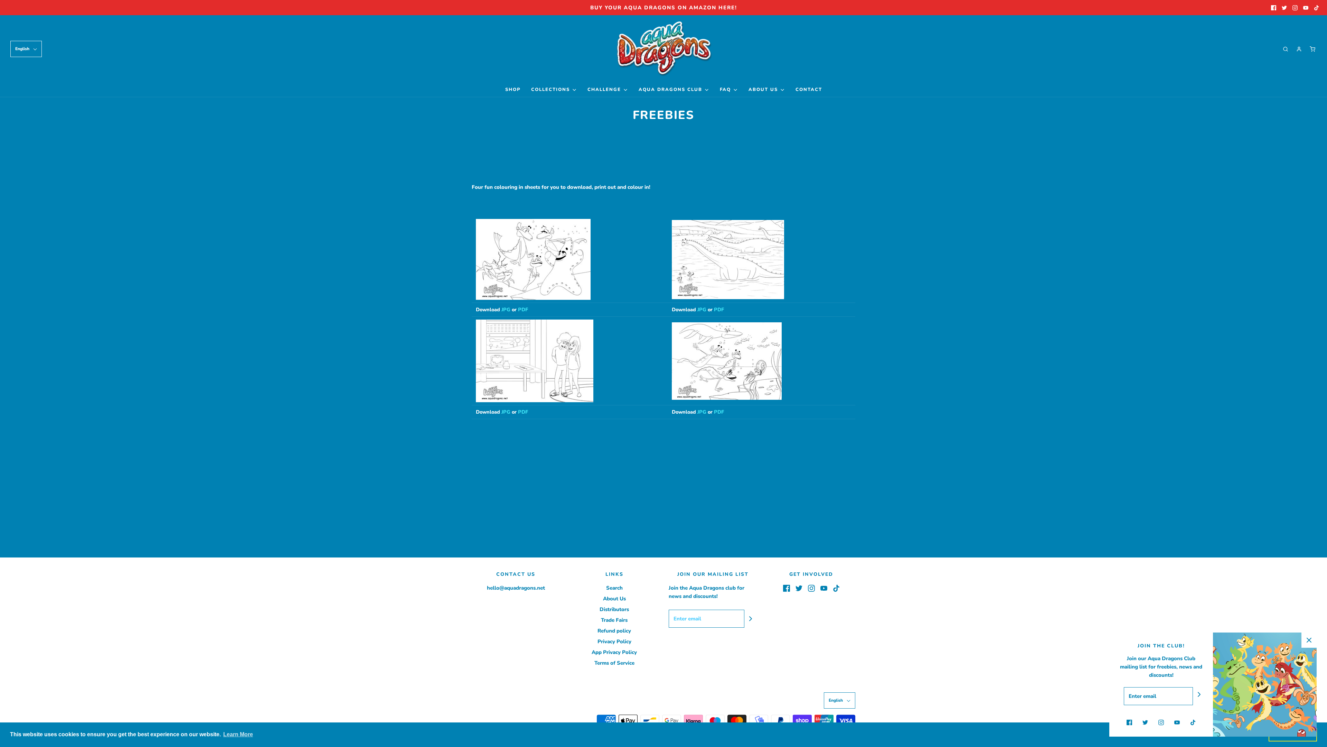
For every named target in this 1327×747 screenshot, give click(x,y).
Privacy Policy (614, 641)
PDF (523, 309)
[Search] (1285, 49)
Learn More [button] (238, 734)
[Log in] (1299, 49)
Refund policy (614, 630)
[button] (26, 49)
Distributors (614, 609)
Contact (809, 89)
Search (614, 587)
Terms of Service (614, 663)
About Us (614, 598)
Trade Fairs (614, 620)
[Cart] (1312, 49)
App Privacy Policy (614, 652)
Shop (513, 89)
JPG (505, 309)
